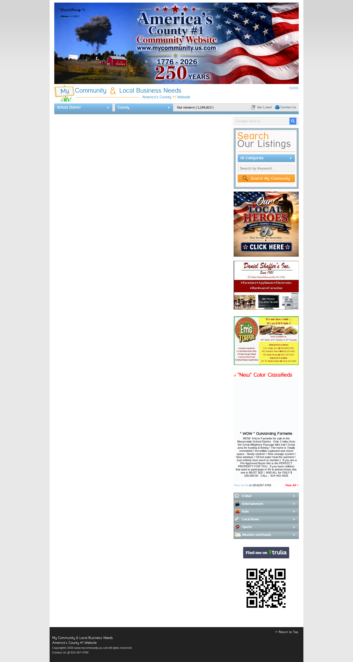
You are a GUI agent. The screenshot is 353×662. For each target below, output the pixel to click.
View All (290, 485)
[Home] (122, 100)
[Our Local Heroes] (266, 255)
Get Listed (264, 107)
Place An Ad (241, 485)
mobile (294, 87)
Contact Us (288, 107)
